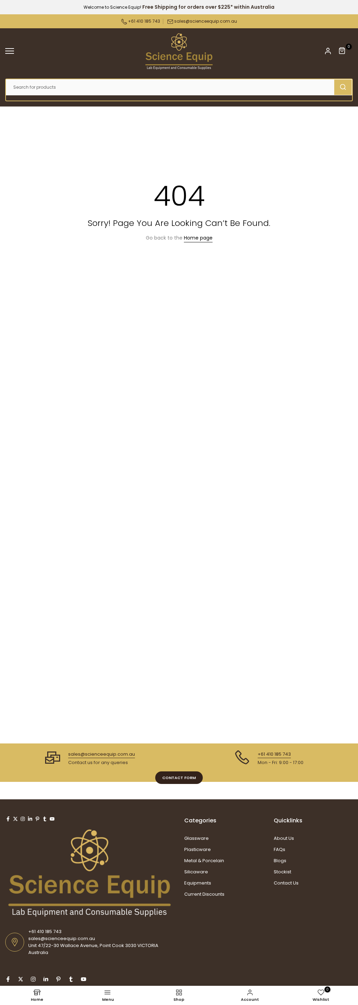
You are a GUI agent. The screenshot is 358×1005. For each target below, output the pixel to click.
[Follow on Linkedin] (30, 819)
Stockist (282, 871)
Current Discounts (204, 894)
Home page (198, 237)
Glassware (196, 838)
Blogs (280, 860)
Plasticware (197, 849)
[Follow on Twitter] (15, 819)
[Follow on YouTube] (52, 819)
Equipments (197, 883)
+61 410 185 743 (143, 21)
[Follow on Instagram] (23, 819)
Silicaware (196, 871)
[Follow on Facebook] (8, 819)
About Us (284, 838)
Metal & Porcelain (204, 860)
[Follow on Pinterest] (37, 819)
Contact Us (286, 883)
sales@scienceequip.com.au (205, 21)
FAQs (279, 849)
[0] (342, 51)
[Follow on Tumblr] (45, 819)
